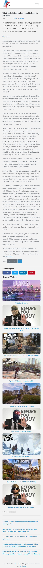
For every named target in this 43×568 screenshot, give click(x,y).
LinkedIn (22, 272)
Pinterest (31, 272)
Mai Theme (22, 566)
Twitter (15, 272)
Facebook (7, 272)
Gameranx (18, 564)
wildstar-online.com (9, 256)
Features (12, 512)
